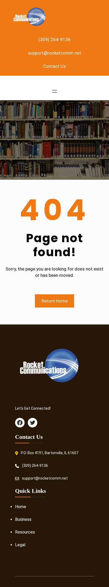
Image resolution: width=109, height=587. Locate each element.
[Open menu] (54, 91)
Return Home (55, 301)
